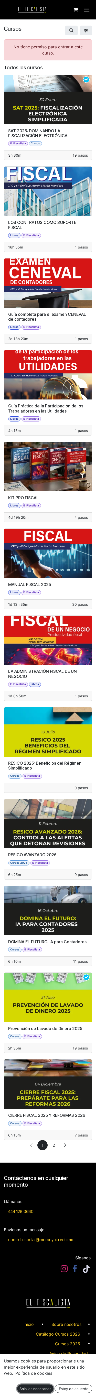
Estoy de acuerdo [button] (73, 1389)
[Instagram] (64, 1269)
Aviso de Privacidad (68, 1353)
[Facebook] (74, 1269)
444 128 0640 (21, 1211)
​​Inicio (29, 1324)
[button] (71, 30)
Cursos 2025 (67, 1343)
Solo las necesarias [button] (35, 1389)
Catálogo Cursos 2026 (58, 1334)
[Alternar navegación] (86, 10)
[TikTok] (86, 1269)
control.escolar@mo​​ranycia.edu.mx (40, 1239)
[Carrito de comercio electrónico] (75, 9)
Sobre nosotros (66, 1324)
